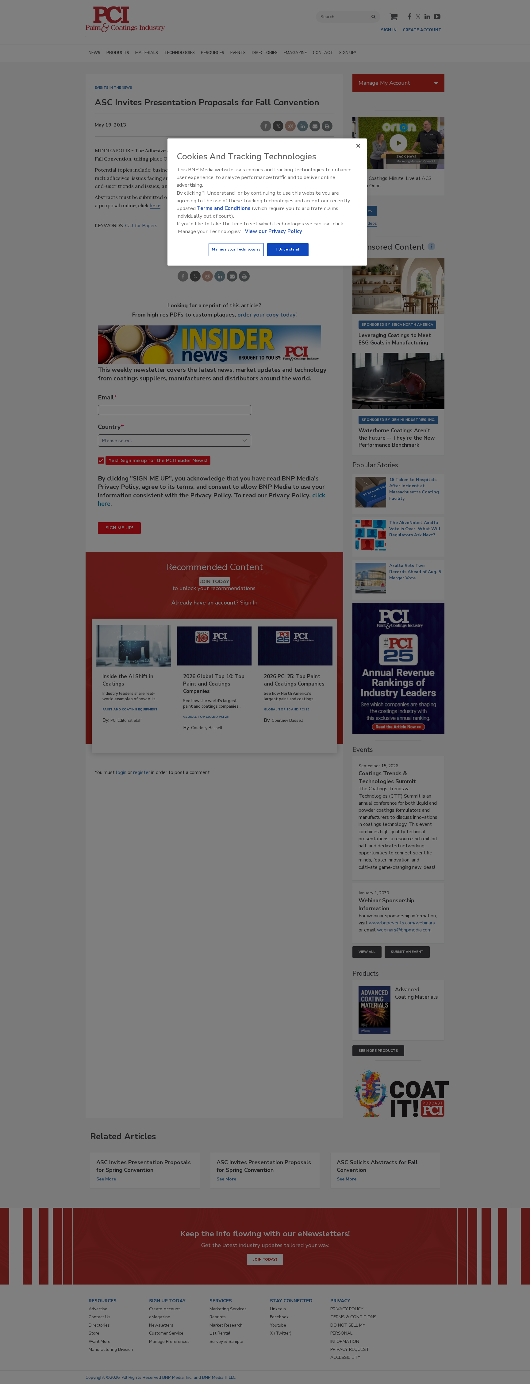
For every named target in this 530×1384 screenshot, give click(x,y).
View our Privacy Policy (273, 231)
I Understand (287, 249)
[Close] (358, 146)
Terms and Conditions (224, 208)
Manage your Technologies (236, 249)
